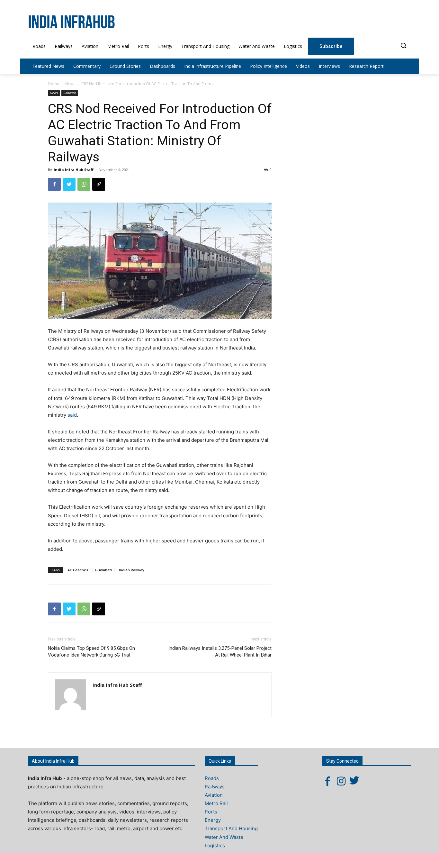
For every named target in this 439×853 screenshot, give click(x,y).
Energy (213, 820)
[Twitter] (69, 184)
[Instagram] (341, 781)
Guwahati (103, 569)
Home (53, 83)
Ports (211, 812)
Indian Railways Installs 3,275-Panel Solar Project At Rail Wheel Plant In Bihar (220, 651)
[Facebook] (54, 184)
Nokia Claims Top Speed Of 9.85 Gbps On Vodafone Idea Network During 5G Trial (91, 651)
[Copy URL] (98, 184)
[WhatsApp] (83, 184)
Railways (69, 93)
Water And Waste (224, 837)
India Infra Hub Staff (74, 169)
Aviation (214, 795)
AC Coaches (77, 569)
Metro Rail (216, 803)
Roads (212, 778)
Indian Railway (131, 569)
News (70, 83)
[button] (403, 45)
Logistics (215, 845)
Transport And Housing (231, 828)
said (72, 415)
